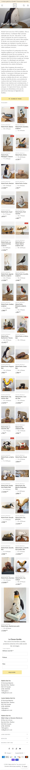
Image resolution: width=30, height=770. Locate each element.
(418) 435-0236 (5, 706)
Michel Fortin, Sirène (21, 155)
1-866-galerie (4, 691)
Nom (3, 664)
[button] (24, 5)
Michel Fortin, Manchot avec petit (10, 626)
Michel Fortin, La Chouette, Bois (5, 427)
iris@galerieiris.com (6, 693)
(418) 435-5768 (5, 689)
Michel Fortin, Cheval (21, 457)
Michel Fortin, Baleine (7, 126)
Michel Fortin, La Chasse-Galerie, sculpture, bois (19, 243)
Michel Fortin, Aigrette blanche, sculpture (7, 275)
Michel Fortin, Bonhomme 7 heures (7, 337)
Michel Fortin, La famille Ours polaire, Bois (22, 548)
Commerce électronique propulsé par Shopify (15, 766)
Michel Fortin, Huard (6, 212)
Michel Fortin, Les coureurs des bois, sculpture (6, 243)
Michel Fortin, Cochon (21, 183)
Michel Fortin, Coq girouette (20, 518)
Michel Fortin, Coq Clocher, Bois (6, 397)
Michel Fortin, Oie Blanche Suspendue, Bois (21, 487)
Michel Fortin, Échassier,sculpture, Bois (20, 306)
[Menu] (2, 5)
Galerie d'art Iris (12, 764)
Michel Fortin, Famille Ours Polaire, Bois (7, 486)
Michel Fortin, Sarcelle (7, 517)
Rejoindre (12, 672)
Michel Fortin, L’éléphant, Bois (19, 427)
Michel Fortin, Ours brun (7, 578)
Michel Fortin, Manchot (7, 183)
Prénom (4, 657)
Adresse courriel (8, 651)
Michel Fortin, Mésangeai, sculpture (7, 155)
